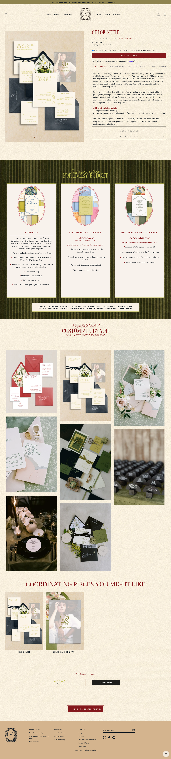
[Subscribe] (133, 730)
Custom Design (34, 729)
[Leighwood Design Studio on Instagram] (104, 737)
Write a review (106, 682)
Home (48, 14)
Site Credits (82, 746)
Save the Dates (34, 742)
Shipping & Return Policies (87, 739)
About (57, 14)
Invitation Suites (59, 733)
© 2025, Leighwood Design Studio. (85, 750)
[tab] (99, 67)
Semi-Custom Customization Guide (39, 737)
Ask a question (129, 136)
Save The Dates (59, 736)
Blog (107, 14)
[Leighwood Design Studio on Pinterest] (113, 737)
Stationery (69, 14)
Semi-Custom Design (36, 733)
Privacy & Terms (84, 743)
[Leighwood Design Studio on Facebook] (109, 737)
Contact (117, 14)
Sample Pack (58, 729)
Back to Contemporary (87, 709)
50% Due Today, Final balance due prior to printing (125, 51)
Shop (99, 14)
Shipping (95, 45)
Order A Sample (129, 131)
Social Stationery (59, 739)
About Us (82, 729)
